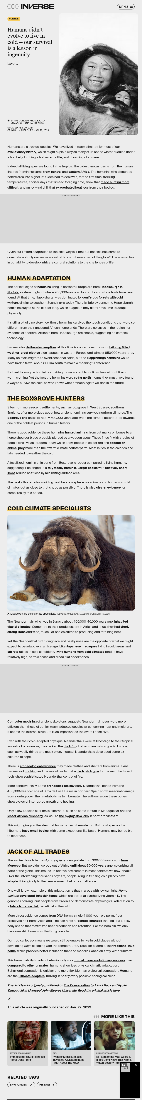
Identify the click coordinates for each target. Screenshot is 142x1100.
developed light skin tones (38, 896)
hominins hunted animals (69, 432)
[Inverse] (37, 6)
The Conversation (25, 120)
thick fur (70, 746)
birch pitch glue (88, 771)
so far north (82, 378)
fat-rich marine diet (24, 906)
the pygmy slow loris (74, 816)
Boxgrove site (17, 418)
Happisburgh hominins (103, 358)
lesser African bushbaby (25, 816)
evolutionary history (21, 152)
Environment (19, 1084)
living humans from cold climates (80, 652)
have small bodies (35, 831)
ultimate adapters (31, 976)
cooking (30, 771)
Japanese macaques (81, 646)
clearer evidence (108, 487)
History (44, 1084)
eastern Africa (78, 172)
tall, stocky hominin (62, 468)
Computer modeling (22, 721)
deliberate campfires (41, 347)
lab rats (12, 652)
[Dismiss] (136, 1065)
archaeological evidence (38, 766)
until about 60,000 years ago (91, 866)
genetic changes (89, 921)
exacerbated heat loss (72, 187)
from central (52, 172)
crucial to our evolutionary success (99, 960)
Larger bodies (87, 468)
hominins (44, 287)
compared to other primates (28, 965)
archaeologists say (61, 786)
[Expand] (124, 1065)
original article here (105, 990)
